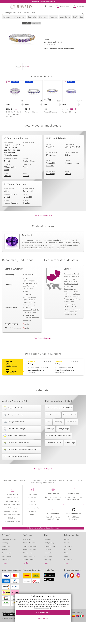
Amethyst (50, 147)
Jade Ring (47, 560)
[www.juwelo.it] (82, 616)
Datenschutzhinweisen (41, 608)
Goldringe (5, 560)
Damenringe (58, 422)
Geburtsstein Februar (53, 443)
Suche (82, 13)
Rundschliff (28, 197)
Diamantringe (7, 556)
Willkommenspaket (12, 501)
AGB (12, 612)
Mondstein (68, 560)
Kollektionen (43, 17)
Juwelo (26, 175)
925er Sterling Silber (10, 168)
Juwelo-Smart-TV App (12, 511)
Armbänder (6, 546)
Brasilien (26, 203)
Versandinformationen (12, 515)
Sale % (75, 17)
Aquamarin (68, 546)
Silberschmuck (71, 422)
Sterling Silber (29, 161)
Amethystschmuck (69, 415)
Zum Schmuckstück (42, 215)
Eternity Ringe (70, 443)
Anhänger (5, 543)
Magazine (32, 505)
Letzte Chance (65, 17)
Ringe (48, 422)
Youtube (72, 575)
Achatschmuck (28, 539)
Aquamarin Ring (49, 546)
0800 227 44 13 (53, 519)
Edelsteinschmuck (19, 17)
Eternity (7, 175)
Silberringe (50, 429)
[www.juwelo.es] (73, 616)
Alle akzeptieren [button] (43, 613)
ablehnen (49, 605)
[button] (4, 6)
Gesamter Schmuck (9, 539)
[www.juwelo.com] (77, 616)
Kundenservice (12, 494)
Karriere (5, 612)
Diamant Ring (48, 553)
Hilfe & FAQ (12, 518)
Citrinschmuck (28, 553)
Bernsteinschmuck (30, 550)
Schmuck (6, 17)
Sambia (68, 173)
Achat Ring (48, 539)
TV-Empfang (12, 508)
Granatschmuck (28, 560)
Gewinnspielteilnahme (12, 505)
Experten (33, 501)
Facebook (66, 575)
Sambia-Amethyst (72, 147)
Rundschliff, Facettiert (51, 164)
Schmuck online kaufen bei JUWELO (59, 408)
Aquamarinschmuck (30, 546)
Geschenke (32, 17)
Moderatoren (33, 498)
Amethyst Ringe (63, 429)
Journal (32, 515)
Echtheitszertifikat (12, 498)
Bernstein (67, 550)
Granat (66, 556)
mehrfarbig (50, 173)
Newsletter (33, 511)
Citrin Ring (47, 550)
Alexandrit (68, 539)
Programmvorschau (33, 508)
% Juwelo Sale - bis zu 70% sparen (58, 436)
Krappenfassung (72, 163)
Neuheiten (53, 17)
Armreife (5, 550)
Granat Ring (48, 556)
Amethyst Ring (49, 543)
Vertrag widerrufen (10, 614)
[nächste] (81, 100)
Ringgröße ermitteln (12, 521)
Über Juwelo (32, 494)
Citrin (66, 553)
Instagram (78, 575)
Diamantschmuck (29, 556)
